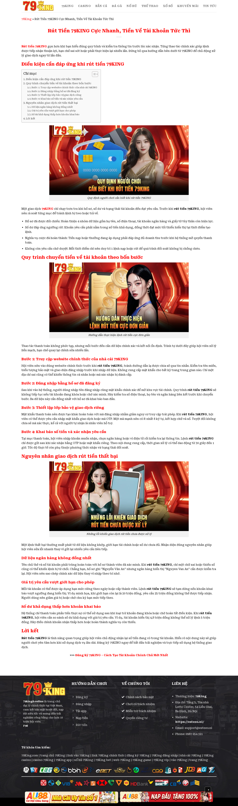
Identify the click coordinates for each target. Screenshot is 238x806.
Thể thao (149, 6)
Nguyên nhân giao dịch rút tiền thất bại (52, 102)
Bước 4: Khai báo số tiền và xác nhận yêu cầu (57, 98)
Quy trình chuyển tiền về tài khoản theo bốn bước (58, 83)
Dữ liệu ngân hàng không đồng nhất (52, 107)
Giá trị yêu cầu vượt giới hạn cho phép (54, 110)
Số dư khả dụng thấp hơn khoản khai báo (55, 114)
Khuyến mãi (187, 6)
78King (26, 19)
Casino (84, 6)
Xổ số (168, 6)
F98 (25, 725)
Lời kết (30, 118)
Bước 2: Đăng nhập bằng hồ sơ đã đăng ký (56, 91)
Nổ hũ (131, 6)
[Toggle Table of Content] (93, 74)
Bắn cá (101, 6)
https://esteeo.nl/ (189, 722)
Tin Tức (209, 6)
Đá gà (117, 6)
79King (68, 6)
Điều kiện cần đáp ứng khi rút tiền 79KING (53, 79)
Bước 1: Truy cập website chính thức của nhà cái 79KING (64, 87)
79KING (47, 208)
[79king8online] (38, 6)
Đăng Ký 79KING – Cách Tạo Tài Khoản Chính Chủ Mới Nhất (121, 655)
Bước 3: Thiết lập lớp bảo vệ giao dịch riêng (56, 95)
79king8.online (33, 701)
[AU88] (71, 797)
